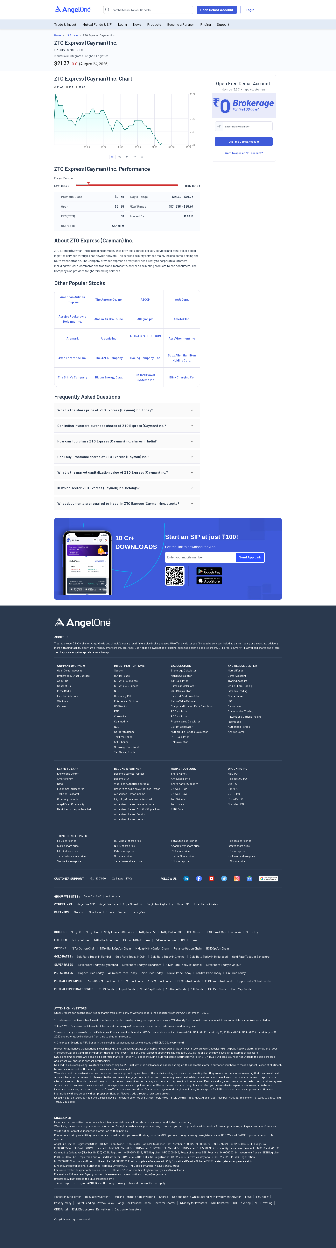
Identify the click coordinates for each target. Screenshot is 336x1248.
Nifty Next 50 (148, 932)
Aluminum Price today (122, 973)
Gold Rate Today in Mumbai (94, 956)
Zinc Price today (152, 973)
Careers (61, 706)
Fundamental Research (70, 788)
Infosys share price (239, 845)
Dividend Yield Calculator (185, 696)
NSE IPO (233, 773)
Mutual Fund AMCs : (69, 981)
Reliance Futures (166, 940)
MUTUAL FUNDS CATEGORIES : (74, 989)
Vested (122, 912)
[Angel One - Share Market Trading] (73, 9)
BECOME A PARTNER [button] (127, 768)
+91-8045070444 (118, 1170)
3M (127, 156)
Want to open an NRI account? (244, 152)
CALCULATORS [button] (181, 665)
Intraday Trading (237, 690)
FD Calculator (179, 711)
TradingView (138, 912)
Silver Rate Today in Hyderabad (98, 964)
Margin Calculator (181, 675)
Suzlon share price (68, 845)
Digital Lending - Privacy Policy (94, 1203)
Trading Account (237, 680)
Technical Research (68, 793)
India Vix (236, 932)
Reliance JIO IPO (237, 778)
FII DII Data (177, 809)
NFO (116, 690)
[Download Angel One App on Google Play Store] (209, 571)
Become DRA (121, 778)
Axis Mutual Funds (159, 981)
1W (119, 156)
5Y (142, 156)
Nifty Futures (81, 940)
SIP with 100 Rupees (126, 680)
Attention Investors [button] (70, 1008)
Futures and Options (126, 701)
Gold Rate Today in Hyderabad (209, 956)
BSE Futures (189, 940)
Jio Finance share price (241, 856)
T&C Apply (262, 1196)
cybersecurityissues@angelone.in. (165, 1170)
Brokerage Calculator (183, 670)
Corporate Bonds (124, 731)
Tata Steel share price (184, 840)
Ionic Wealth (113, 896)
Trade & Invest (65, 24)
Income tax (234, 721)
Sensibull (79, 912)
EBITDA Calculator (181, 726)
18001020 (100, 878)
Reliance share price (239, 840)
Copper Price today (91, 973)
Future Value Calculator (185, 701)
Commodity (121, 721)
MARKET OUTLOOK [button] (183, 768)
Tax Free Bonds (123, 736)
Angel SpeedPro (132, 904)
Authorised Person (239, 726)
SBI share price (123, 856)
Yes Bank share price (69, 861)
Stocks (118, 670)
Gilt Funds (197, 989)
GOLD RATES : (63, 956)
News (137, 24)
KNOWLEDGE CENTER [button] (242, 665)
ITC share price (236, 851)
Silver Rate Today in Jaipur (223, 964)
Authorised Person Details (129, 814)
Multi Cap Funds (241, 989)
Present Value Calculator (185, 721)
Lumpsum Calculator (183, 685)
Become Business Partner (129, 773)
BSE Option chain (217, 948)
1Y (135, 156)
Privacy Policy (124, 1183)
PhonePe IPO (235, 799)
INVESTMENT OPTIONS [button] (129, 665)
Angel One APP (86, 904)
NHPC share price (124, 845)
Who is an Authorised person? (131, 783)
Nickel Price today (179, 973)
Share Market (236, 696)
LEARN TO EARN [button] (67, 768)
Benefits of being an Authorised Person (137, 788)
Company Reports (67, 799)
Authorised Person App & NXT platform (137, 809)
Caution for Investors (128, 1209)
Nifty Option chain (83, 948)
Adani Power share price (185, 845)
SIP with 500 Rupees (126, 685)
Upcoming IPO (122, 696)
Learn (122, 24)
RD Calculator (179, 716)
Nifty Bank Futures (106, 940)
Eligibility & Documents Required (133, 799)
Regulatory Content (97, 1196)
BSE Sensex (195, 932)
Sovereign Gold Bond (126, 747)
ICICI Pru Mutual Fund (218, 981)
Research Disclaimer (67, 1196)
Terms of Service (148, 1183)
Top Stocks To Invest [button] (73, 836)
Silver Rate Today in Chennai (184, 964)
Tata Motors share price (71, 856)
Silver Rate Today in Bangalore (141, 964)
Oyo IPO (232, 783)
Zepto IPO (234, 794)
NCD (116, 726)
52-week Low (179, 793)
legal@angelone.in (155, 1174)
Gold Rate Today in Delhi (131, 956)
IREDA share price (67, 851)
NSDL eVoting (263, 1203)
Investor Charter (165, 1203)
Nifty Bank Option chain (115, 948)
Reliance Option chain (187, 948)
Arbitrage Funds (176, 989)
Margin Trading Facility (159, 904)
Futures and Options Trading (245, 716)
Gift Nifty (252, 932)
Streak (110, 912)
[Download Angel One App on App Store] (209, 580)
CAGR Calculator (181, 690)
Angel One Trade (108, 904)
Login (250, 10)
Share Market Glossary (184, 783)
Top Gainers (178, 799)
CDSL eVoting (242, 1203)
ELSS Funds (107, 989)
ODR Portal (61, 1209)
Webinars (62, 701)
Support (223, 24)
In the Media (64, 690)
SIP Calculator (179, 680)
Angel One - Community (70, 804)
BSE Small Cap (216, 932)
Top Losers (177, 804)
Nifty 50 (76, 932)
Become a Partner (180, 24)
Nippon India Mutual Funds (253, 981)
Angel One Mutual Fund (102, 981)
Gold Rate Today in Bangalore (251, 956)
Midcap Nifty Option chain (152, 948)
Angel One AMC (92, 896)
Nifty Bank (92, 932)
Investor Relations (68, 696)
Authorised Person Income (129, 793)
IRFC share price (66, 840)
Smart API (183, 904)
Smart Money (65, 778)
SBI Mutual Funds (132, 981)
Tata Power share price (128, 861)
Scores (163, 1196)
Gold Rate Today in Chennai (168, 956)
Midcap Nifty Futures (136, 940)
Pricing (205, 24)
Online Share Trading (240, 685)
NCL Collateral (220, 1203)
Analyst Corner (236, 731)
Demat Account (237, 675)
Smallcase (95, 912)
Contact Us (64, 685)
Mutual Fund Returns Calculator (189, 731)
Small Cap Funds (150, 989)
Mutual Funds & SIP (97, 24)
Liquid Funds (127, 989)
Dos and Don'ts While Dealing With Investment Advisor (206, 1196)
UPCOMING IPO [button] (237, 768)
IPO (230, 701)
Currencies (120, 716)
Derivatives (234, 706)
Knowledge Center (68, 773)
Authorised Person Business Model (134, 804)
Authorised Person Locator (130, 819)
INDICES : (60, 932)
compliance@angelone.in (150, 1161)
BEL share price (180, 861)
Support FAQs (124, 878)
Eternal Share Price (182, 856)
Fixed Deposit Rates (206, 904)
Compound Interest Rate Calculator (192, 706)
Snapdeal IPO (236, 804)
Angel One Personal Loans (134, 1203)
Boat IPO (233, 788)
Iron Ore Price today (208, 973)
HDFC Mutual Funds (187, 981)
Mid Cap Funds (217, 989)
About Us (62, 680)
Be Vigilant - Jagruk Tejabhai (74, 809)
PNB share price (180, 851)
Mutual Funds (122, 675)
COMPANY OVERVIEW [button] (71, 665)
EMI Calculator (179, 741)
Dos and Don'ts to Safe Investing (134, 1196)
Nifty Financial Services (119, 932)
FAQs (248, 1196)
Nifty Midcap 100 (172, 932)
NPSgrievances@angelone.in (71, 1165)
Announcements (180, 778)
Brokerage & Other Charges (73, 675)
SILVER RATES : (64, 964)
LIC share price (236, 861)
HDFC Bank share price (127, 840)
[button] (127, 410)
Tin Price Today (236, 973)
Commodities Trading (240, 711)
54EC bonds (121, 741)
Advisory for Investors (193, 1203)
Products (154, 24)
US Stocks (120, 706)
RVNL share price (124, 851)
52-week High (179, 788)
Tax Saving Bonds (124, 752)
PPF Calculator (180, 736)
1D (112, 156)
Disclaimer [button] (62, 1117)
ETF (116, 711)
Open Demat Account (216, 10)
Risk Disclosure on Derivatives (91, 1209)
